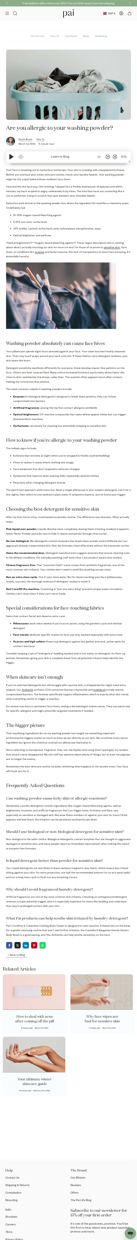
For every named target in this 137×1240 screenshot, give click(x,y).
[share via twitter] (17, 945)
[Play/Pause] (11, 156)
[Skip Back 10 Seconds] (107, 156)
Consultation (13, 1192)
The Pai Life (37, 36)
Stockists (11, 1216)
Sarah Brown (25, 139)
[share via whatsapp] (42, 945)
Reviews (75, 1185)
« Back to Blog (16, 954)
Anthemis (27, 689)
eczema (39, 252)
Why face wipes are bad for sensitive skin (102, 1018)
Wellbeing (101, 36)
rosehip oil (99, 689)
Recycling (11, 1200)
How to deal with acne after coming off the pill (34, 1018)
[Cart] (129, 13)
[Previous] (7, 3)
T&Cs (8, 1232)
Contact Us (12, 1177)
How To (54, 36)
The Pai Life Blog (81, 1200)
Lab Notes (71, 36)
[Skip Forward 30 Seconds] (114, 156)
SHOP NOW (101, 3)
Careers (10, 1224)
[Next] (130, 3)
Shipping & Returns (17, 1185)
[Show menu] (7, 13)
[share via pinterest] (34, 945)
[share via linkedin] (26, 945)
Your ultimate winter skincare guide (35, 1081)
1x (98, 156)
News (86, 36)
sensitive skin (112, 247)
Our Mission (77, 1177)
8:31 (124, 156)
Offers (74, 1192)
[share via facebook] (9, 945)
